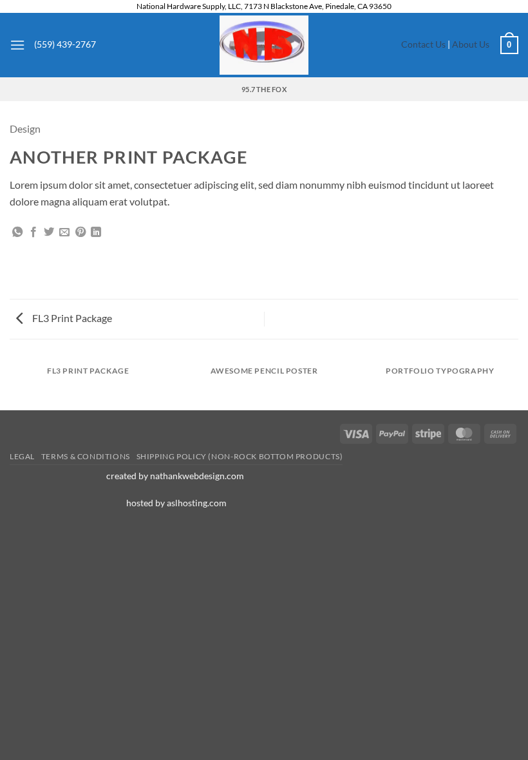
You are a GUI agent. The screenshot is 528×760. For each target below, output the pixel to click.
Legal (22, 456)
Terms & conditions (85, 456)
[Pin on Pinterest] (80, 232)
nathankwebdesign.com (198, 475)
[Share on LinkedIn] (96, 232)
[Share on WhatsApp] (17, 232)
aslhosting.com (197, 502)
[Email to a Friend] (64, 232)
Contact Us (423, 44)
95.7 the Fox (264, 89)
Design (25, 128)
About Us (471, 44)
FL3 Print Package (71, 318)
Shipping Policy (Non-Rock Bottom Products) (240, 456)
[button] (17, 45)
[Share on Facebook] (33, 232)
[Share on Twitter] (49, 232)
